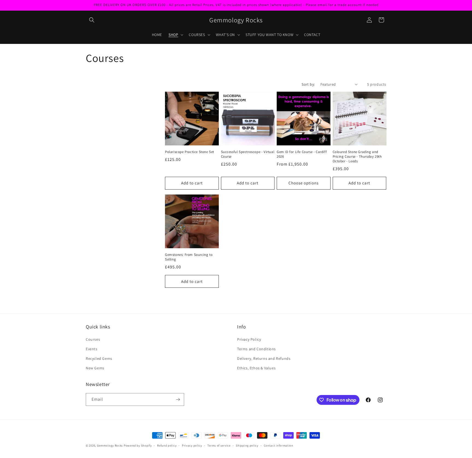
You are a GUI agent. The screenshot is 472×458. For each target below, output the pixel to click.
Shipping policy (247, 445)
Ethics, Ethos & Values (256, 368)
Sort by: (308, 84)
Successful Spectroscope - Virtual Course (248, 154)
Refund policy (166, 445)
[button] (92, 20)
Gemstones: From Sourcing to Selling (189, 257)
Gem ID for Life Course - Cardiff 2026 (302, 154)
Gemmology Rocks (110, 445)
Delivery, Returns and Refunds (263, 358)
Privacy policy (192, 445)
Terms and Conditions (256, 348)
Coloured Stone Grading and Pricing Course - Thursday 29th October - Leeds (357, 156)
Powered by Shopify (138, 445)
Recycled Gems (99, 358)
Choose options (303, 182)
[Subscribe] (178, 399)
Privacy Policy (249, 339)
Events (92, 348)
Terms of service (218, 445)
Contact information (278, 445)
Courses (93, 339)
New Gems (95, 368)
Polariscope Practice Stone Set (189, 152)
